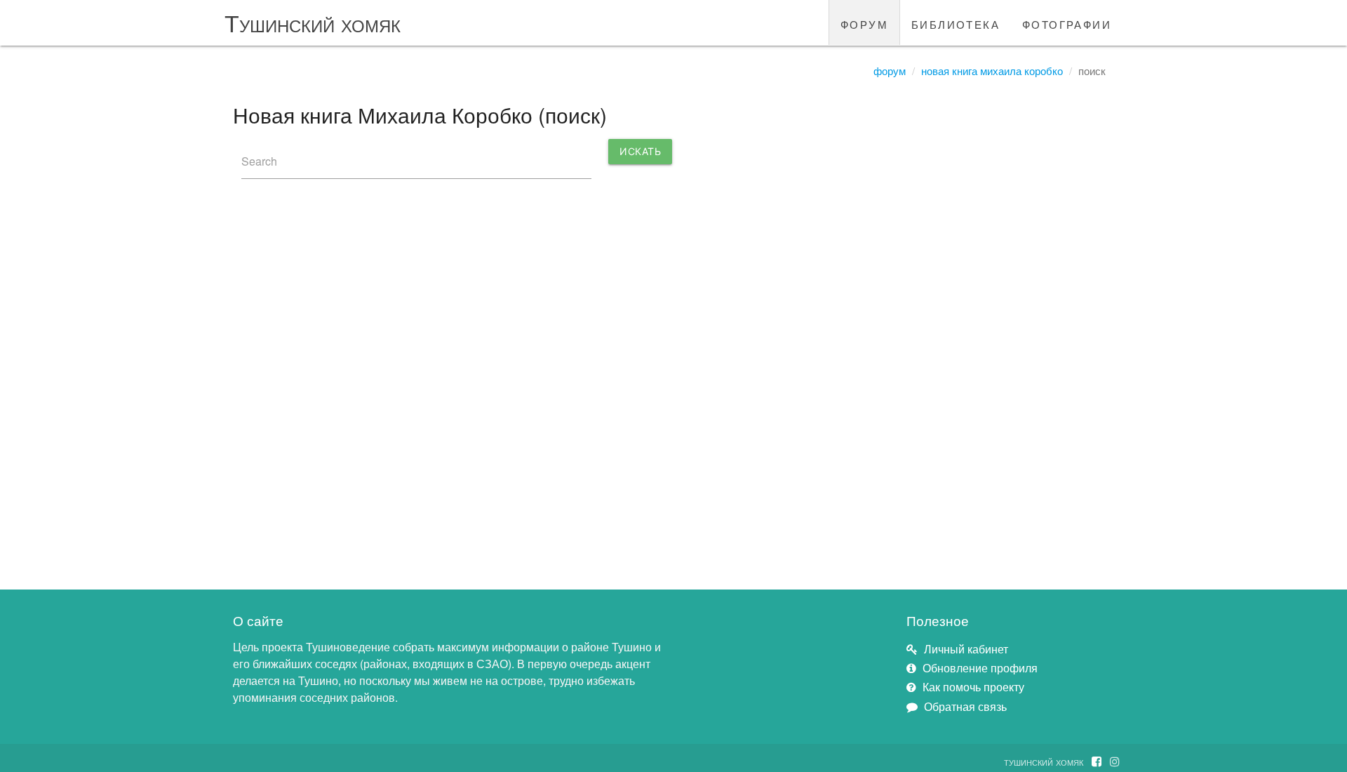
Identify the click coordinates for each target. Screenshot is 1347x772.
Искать (640, 151)
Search (259, 161)
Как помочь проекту (973, 687)
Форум (889, 70)
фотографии (1066, 22)
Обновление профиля (980, 668)
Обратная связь (965, 706)
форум (864, 22)
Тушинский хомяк (312, 22)
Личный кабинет (966, 649)
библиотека (955, 22)
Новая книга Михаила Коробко (992, 70)
